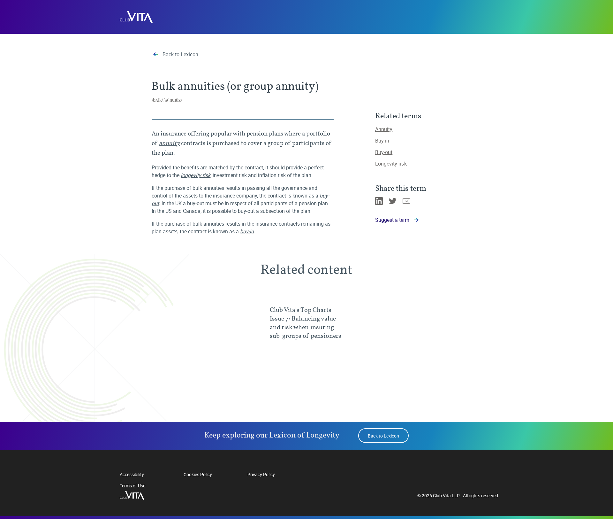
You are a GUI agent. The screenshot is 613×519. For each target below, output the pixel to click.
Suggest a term (392, 219)
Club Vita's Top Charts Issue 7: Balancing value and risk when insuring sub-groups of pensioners (305, 323)
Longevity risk (391, 163)
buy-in (247, 231)
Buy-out (383, 152)
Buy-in (382, 140)
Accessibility (132, 474)
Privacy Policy (261, 474)
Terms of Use (132, 486)
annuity (169, 143)
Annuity (383, 129)
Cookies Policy (198, 474)
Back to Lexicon (180, 54)
